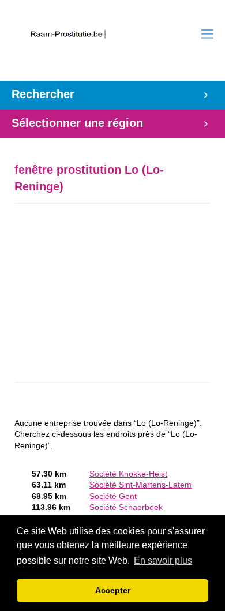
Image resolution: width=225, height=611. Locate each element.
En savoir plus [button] (163, 560)
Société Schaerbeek (126, 507)
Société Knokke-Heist (128, 474)
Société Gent (113, 496)
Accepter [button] (112, 590)
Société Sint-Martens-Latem (140, 485)
